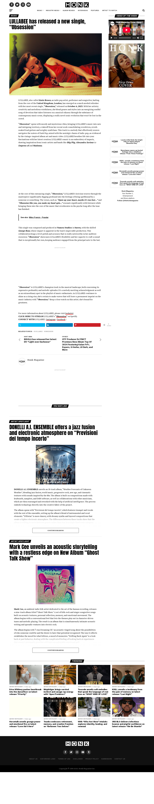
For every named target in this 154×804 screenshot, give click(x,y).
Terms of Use (64, 759)
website (69, 313)
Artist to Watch (109, 10)
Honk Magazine (35, 360)
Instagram (50, 319)
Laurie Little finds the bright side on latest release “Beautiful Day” (132, 141)
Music (39, 10)
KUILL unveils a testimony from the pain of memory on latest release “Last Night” (132, 162)
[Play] (111, 38)
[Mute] (138, 38)
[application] (127, 30)
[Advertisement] (60, 264)
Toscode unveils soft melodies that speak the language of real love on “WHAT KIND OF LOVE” (132, 183)
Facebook (61, 319)
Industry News (52, 10)
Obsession (61, 316)
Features (95, 10)
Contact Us (119, 759)
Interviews (83, 10)
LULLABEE (38, 331)
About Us (33, 759)
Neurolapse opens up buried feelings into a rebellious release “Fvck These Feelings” (132, 151)
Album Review (69, 10)
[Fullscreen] (142, 38)
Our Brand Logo (47, 759)
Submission (106, 759)
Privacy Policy (92, 759)
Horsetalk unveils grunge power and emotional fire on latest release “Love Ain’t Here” (131, 172)
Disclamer (78, 759)
